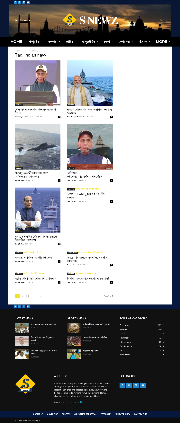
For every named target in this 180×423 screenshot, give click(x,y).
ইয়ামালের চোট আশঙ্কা (91, 351)
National (19, 105)
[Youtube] (28, 2)
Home (17, 51)
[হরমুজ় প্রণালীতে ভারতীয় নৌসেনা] (37, 252)
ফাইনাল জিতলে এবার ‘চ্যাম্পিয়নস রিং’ (96, 324)
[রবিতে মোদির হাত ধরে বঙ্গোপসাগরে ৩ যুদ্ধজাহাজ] (90, 83)
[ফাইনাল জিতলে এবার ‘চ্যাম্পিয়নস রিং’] (74, 328)
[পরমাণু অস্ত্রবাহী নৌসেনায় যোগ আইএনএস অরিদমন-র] (37, 147)
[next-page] (40, 296)
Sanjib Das (19, 180)
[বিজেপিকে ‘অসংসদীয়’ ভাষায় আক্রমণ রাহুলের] (22, 354)
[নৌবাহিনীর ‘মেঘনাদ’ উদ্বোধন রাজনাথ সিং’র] (37, 83)
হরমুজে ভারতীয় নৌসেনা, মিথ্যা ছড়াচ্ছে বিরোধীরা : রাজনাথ (36, 238)
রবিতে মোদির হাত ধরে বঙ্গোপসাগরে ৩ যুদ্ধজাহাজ (89, 111)
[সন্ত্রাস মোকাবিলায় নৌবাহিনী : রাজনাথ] (37, 273)
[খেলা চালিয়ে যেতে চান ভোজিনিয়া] (74, 341)
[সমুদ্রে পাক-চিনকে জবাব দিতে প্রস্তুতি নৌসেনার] (90, 252)
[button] (161, 20)
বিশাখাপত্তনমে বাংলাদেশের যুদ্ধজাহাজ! (88, 278)
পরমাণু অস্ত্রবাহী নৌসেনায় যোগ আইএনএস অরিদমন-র (31, 174)
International (72, 253)
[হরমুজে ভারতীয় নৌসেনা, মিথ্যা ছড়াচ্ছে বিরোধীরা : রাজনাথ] (37, 210)
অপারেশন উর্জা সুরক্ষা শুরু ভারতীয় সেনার (86, 195)
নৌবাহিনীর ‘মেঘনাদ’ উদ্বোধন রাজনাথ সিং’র (35, 111)
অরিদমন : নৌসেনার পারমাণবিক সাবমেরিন (84, 174)
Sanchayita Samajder (24, 117)
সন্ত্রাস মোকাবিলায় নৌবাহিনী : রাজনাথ (35, 278)
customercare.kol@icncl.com (78, 402)
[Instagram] (19, 2)
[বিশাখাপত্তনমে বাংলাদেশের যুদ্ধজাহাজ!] (90, 273)
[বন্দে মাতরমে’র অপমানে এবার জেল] (22, 328)
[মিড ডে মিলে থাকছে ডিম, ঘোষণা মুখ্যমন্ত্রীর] (22, 341)
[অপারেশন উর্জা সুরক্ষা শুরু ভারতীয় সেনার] (90, 189)
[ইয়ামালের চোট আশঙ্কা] (74, 354)
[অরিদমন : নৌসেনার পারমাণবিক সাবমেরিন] (90, 147)
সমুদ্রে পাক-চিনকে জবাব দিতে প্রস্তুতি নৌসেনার (87, 259)
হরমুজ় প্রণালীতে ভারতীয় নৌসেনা (33, 257)
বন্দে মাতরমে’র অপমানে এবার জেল (44, 324)
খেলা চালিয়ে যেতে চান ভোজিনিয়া (95, 337)
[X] (23, 2)
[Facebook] (15, 2)
